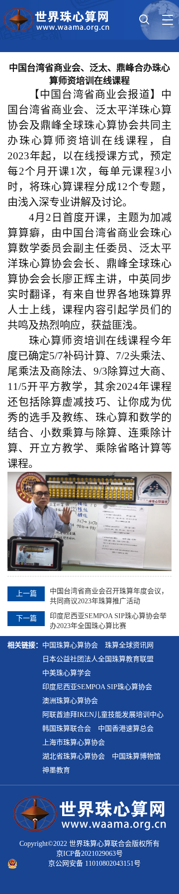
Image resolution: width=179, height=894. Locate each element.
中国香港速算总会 (126, 728)
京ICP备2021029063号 (89, 853)
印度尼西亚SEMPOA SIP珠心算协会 (97, 687)
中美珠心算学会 (66, 673)
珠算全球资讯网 (129, 645)
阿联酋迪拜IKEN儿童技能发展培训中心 (103, 714)
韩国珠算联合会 (66, 728)
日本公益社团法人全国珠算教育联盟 (98, 659)
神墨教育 (56, 770)
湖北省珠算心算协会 (73, 756)
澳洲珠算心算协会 (70, 700)
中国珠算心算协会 (70, 645)
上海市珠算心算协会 (73, 742)
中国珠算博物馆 (136, 756)
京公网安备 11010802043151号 (94, 863)
